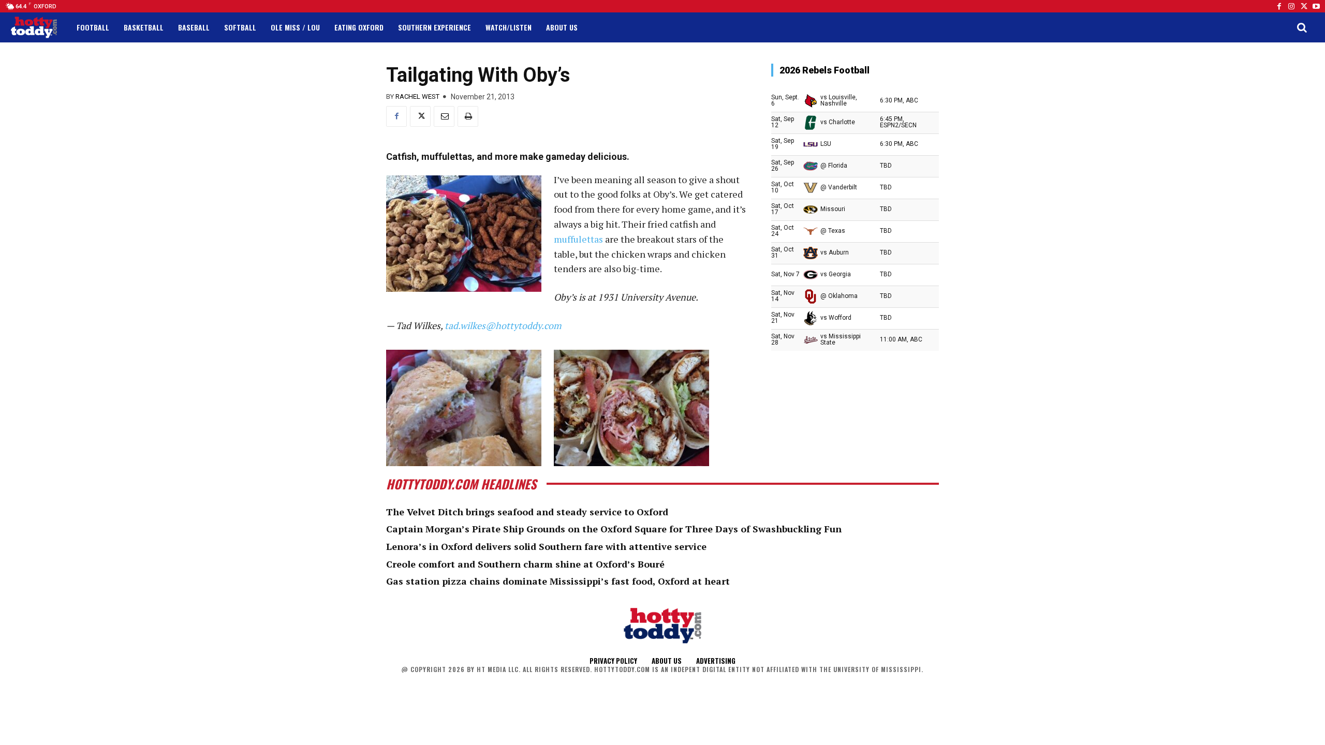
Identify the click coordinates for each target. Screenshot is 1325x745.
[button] (1301, 27)
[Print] (468, 116)
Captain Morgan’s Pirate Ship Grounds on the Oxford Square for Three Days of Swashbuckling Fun (614, 529)
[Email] (444, 116)
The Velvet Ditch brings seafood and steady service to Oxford (527, 511)
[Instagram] (1291, 6)
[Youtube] (1316, 6)
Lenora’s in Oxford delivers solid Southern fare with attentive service (546, 546)
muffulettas (578, 239)
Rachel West (417, 96)
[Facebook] (1279, 6)
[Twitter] (1303, 6)
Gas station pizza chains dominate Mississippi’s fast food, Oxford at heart (558, 581)
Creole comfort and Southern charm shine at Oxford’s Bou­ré (525, 564)
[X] (420, 116)
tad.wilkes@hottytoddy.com (503, 325)
